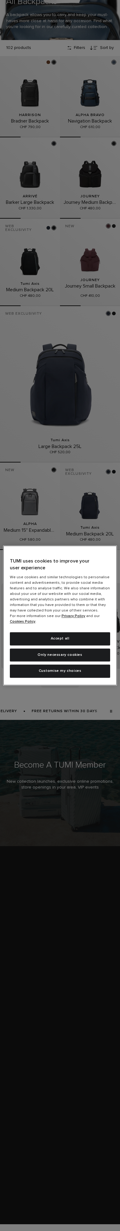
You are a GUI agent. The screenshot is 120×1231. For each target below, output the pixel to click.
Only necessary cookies (60, 655)
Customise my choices (60, 671)
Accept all (60, 638)
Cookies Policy (22, 622)
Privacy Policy (73, 616)
